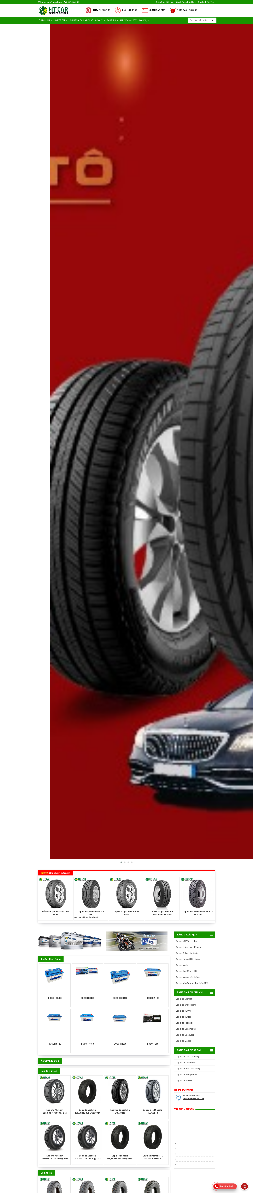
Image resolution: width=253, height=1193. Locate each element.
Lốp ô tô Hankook (184, 1023)
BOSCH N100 (153, 998)
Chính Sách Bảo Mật (164, 2)
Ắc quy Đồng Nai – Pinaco (188, 947)
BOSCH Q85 (152, 1044)
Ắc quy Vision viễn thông (188, 977)
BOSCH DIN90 (87, 998)
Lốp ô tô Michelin (184, 998)
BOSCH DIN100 (120, 998)
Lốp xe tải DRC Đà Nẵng (187, 1056)
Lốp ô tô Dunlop (183, 1017)
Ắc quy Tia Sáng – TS (186, 971)
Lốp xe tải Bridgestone (187, 1074)
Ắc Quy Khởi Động (51, 959)
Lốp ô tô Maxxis (183, 1041)
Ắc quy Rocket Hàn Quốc (188, 959)
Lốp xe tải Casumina (185, 1062)
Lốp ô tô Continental (186, 1029)
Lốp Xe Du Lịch (49, 1071)
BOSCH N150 (87, 1044)
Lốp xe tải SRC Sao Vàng (188, 1068)
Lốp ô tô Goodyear (185, 1035)
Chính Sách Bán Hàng (186, 2)
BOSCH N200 (120, 1044)
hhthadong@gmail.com (51, 2)
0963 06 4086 (72, 2)
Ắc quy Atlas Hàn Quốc (187, 953)
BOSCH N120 (55, 1044)
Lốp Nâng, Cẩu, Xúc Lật (81, 20)
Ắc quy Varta (182, 965)
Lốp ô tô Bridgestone (186, 1005)
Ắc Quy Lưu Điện (50, 1061)
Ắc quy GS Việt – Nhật (187, 941)
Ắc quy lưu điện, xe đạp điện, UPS (192, 983)
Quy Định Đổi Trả (206, 2)
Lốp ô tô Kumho (184, 1011)
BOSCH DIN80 (54, 998)
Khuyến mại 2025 (128, 20)
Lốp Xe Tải (46, 1172)
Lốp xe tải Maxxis (184, 1080)
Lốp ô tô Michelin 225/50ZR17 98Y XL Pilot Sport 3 (55, 1113)
